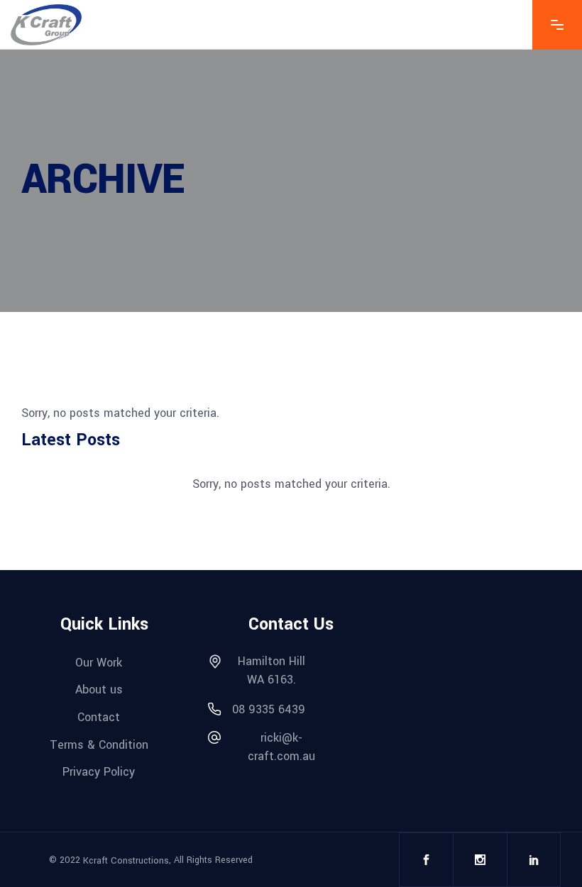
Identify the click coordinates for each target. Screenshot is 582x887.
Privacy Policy (98, 772)
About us (99, 690)
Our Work (98, 663)
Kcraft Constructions (126, 860)
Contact (98, 717)
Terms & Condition (99, 745)
